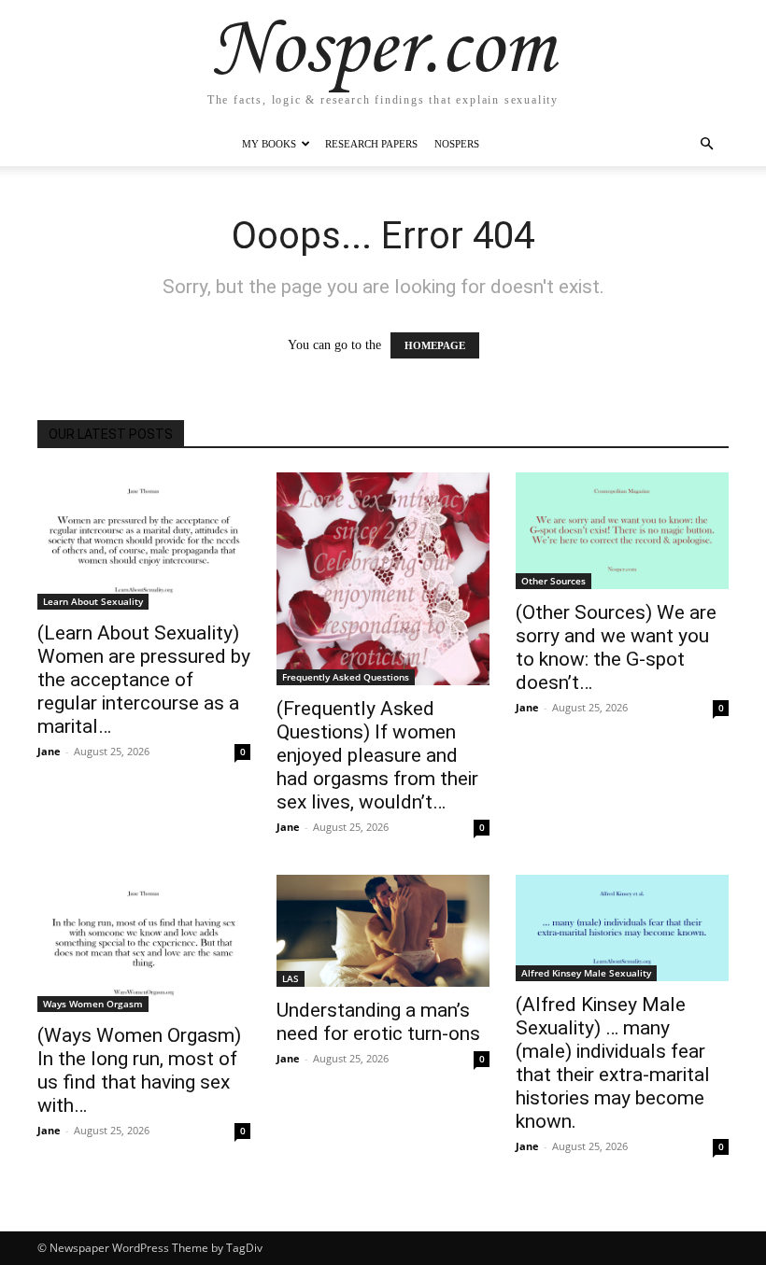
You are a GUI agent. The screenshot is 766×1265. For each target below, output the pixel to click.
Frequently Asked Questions (345, 676)
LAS (290, 978)
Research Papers (371, 143)
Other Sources (553, 580)
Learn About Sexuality (93, 601)
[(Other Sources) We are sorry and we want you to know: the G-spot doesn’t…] (622, 530)
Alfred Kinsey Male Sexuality (586, 972)
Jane (49, 751)
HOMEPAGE (434, 345)
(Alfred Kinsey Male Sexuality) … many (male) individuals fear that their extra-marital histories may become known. (613, 1062)
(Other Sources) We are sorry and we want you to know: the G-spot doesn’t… (616, 647)
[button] (706, 144)
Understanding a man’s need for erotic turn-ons (378, 1022)
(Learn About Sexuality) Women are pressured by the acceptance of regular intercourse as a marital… (143, 680)
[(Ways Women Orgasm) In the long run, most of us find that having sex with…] (143, 943)
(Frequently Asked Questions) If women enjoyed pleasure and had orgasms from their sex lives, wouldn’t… (377, 755)
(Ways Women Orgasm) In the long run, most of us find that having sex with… (139, 1070)
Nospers (456, 143)
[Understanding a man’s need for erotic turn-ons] (383, 931)
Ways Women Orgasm (93, 1003)
